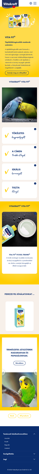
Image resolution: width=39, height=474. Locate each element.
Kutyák (6, 441)
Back (12, 416)
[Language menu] (31, 3)
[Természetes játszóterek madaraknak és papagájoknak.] (19, 389)
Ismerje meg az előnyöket (17, 73)
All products (24, 416)
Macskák (7, 438)
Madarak (7, 448)
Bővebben (19, 363)
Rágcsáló (7, 445)
